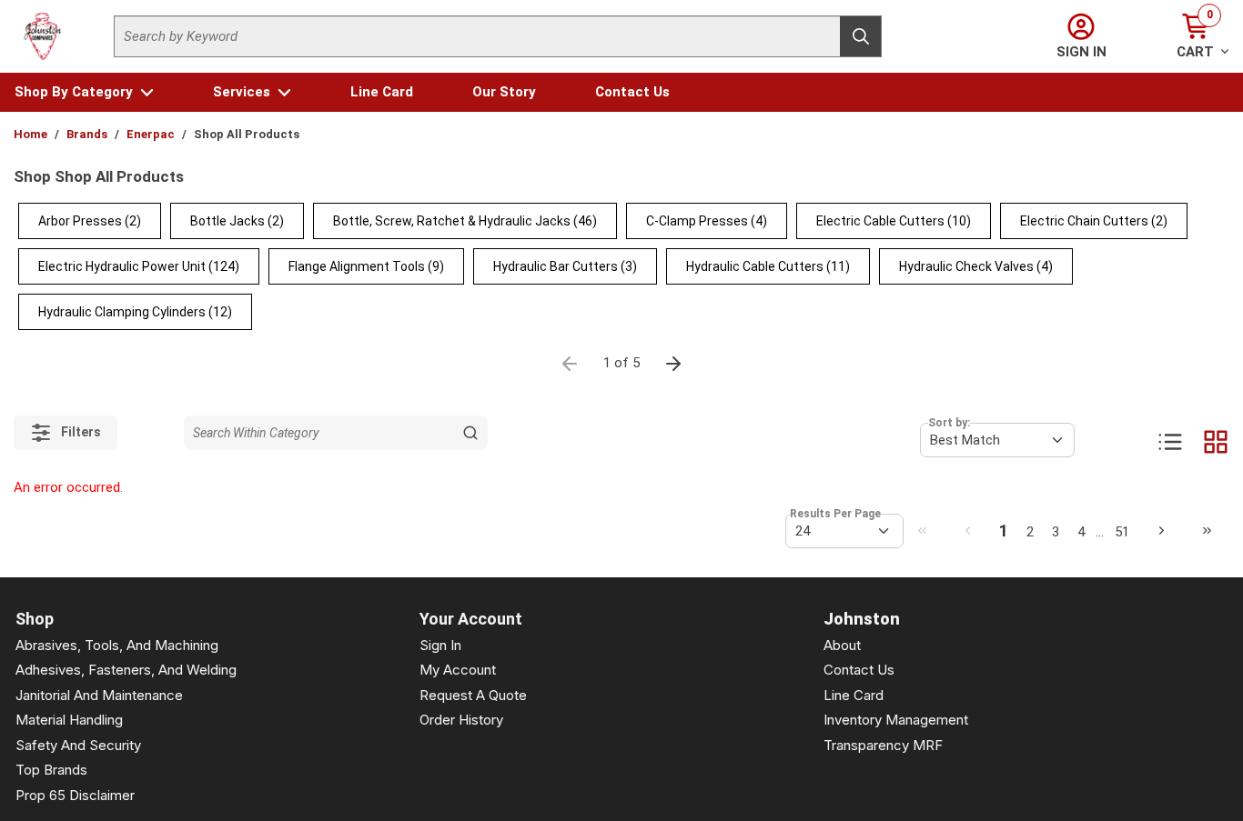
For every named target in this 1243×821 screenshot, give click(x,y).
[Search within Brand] (470, 433)
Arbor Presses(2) (89, 221)
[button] (84, 92)
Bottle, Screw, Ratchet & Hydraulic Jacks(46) (465, 221)
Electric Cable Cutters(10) (893, 221)
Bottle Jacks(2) (237, 221)
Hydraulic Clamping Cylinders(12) (135, 312)
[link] (922, 530)
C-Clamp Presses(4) (706, 221)
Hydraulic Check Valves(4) (976, 266)
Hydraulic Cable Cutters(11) (768, 266)
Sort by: (949, 422)
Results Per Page (835, 513)
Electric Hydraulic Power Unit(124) (138, 266)
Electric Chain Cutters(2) (1093, 221)
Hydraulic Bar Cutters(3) (565, 266)
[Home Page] (43, 36)
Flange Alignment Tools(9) (366, 266)
